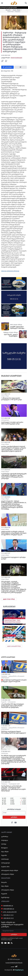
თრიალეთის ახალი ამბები (9, 870)
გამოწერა (14, 817)
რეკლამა (4, 702)
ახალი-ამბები (16, 10)
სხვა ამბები (5, 851)
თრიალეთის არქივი (7, 874)
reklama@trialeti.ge (8, 909)
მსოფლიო (4, 848)
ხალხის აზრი (5, 866)
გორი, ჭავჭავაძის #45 (10, 912)
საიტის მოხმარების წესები (14, 962)
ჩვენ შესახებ (5, 897)
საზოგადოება (5, 420)
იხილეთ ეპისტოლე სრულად (10, 271)
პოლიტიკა (4, 676)
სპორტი (3, 844)
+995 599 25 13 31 (8, 918)
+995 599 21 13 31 (8, 915)
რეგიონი (4, 855)
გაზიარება (8, 67)
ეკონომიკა (4, 836)
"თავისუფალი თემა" (14, 784)
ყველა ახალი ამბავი (9, 599)
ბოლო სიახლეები (16, 57)
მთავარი (8, 10)
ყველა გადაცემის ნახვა (14, 646)
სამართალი (4, 753)
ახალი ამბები (5, 396)
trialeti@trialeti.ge (8, 905)
